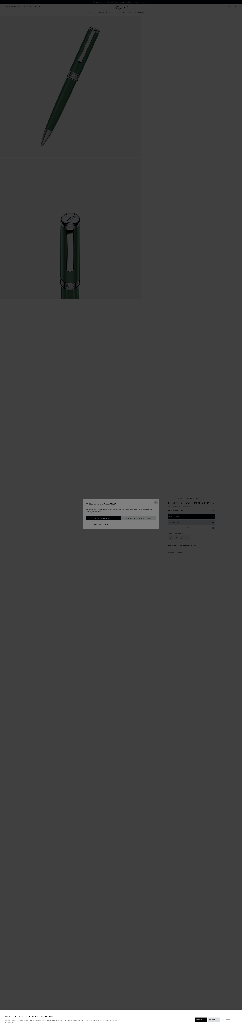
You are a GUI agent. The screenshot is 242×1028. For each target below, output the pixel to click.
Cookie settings (226, 1020)
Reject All (213, 1020)
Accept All (201, 1020)
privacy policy (11, 1022)
